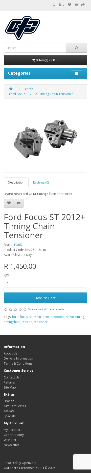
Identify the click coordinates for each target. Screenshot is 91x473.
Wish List (10, 440)
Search (28, 89)
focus (24, 317)
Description (16, 182)
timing (79, 317)
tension (27, 322)
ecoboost (57, 317)
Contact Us (11, 377)
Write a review (54, 309)
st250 (70, 317)
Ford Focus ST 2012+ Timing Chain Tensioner (41, 94)
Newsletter (11, 445)
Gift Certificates (15, 406)
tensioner (41, 322)
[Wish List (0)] (69, 5)
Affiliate (9, 411)
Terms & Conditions (18, 363)
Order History (14, 435)
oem (45, 317)
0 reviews (34, 309)
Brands (9, 401)
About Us (10, 353)
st (30, 317)
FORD (18, 245)
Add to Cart (46, 297)
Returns (9, 382)
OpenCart (29, 463)
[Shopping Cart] (76, 5)
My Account (12, 430)
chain (37, 317)
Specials (9, 416)
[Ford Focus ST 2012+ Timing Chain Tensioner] (45, 138)
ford (15, 317)
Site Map (10, 387)
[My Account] (61, 5)
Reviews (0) (41, 182)
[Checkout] (83, 5)
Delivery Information (18, 358)
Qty (6, 275)
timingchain (12, 322)
